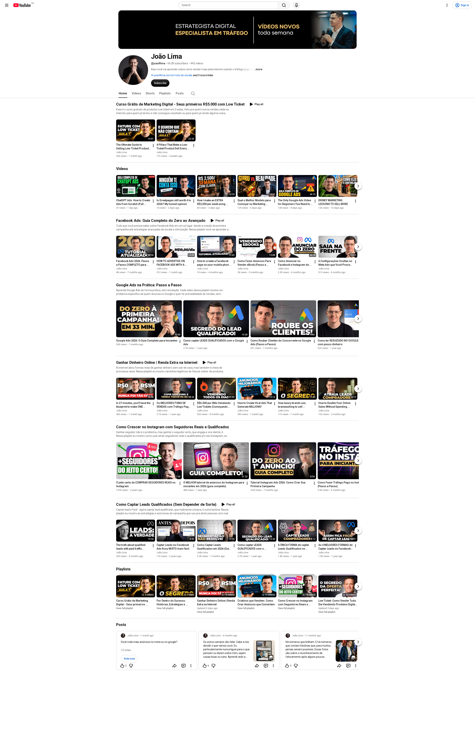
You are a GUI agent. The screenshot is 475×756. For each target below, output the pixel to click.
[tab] (122, 93)
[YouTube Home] (21, 5)
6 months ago (230, 635)
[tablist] (237, 93)
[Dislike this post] (131, 666)
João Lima (121, 152)
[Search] (284, 5)
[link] (156, 651)
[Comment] (183, 665)
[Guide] (6, 5)
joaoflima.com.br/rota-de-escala (173, 75)
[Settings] (447, 5)
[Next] (358, 186)
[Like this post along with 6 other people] (205, 666)
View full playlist (124, 608)
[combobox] (229, 5)
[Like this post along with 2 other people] (122, 666)
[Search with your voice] (296, 5)
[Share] (174, 665)
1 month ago (146, 635)
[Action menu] (191, 665)
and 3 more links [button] (203, 75)
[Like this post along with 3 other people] (287, 666)
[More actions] (153, 145)
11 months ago (313, 635)
